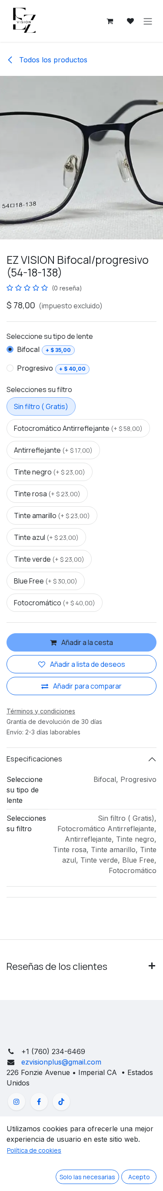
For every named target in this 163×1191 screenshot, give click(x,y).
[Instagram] (16, 1101)
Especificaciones (34, 759)
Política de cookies (34, 1150)
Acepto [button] (139, 1177)
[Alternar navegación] (147, 21)
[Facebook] (39, 1101)
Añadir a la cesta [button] (86, 642)
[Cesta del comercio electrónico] (109, 21)
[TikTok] (61, 1101)
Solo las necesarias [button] (87, 1177)
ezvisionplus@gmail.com (60, 1062)
